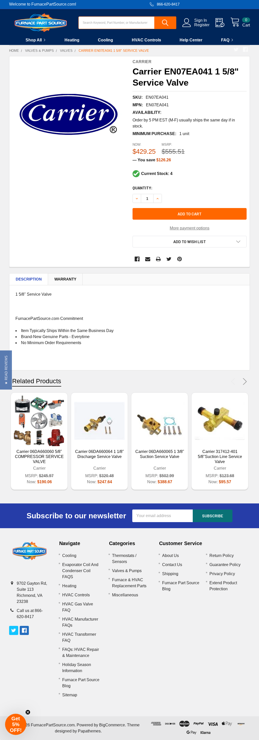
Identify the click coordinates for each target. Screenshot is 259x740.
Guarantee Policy (225, 565)
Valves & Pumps (127, 571)
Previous (234, 381)
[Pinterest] (179, 259)
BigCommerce (112, 725)
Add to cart (190, 213)
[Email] (147, 259)
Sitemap (69, 695)
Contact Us (172, 565)
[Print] (158, 259)
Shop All (34, 40)
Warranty (65, 279)
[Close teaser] (27, 712)
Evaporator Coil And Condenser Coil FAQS (80, 571)
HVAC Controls (146, 40)
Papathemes (89, 731)
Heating (71, 40)
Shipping (170, 574)
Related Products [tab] (36, 381)
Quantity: (143, 187)
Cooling (105, 40)
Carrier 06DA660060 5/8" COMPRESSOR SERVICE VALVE (39, 456)
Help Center (191, 40)
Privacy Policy (222, 574)
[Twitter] (236, 49)
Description (29, 279)
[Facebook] (245, 49)
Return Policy (221, 555)
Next (244, 381)
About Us (170, 555)
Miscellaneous (125, 595)
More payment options (189, 228)
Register (201, 25)
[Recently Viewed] (222, 22)
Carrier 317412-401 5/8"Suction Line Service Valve (220, 456)
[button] (6, 370)
